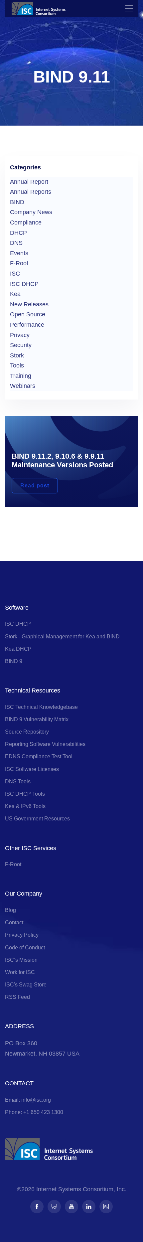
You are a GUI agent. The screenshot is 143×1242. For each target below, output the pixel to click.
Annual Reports (30, 191)
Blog (10, 910)
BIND (17, 202)
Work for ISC (20, 972)
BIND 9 (13, 661)
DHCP (18, 232)
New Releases (29, 304)
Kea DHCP (18, 649)
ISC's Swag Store (26, 984)
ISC (15, 273)
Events (19, 253)
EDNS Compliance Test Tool (38, 756)
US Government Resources (37, 818)
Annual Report (29, 181)
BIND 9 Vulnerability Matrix (37, 719)
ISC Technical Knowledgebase (41, 707)
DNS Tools (18, 781)
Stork (17, 355)
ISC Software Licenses (32, 769)
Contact (14, 922)
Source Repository (27, 732)
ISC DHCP (24, 284)
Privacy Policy (22, 935)
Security (21, 345)
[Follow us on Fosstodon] (54, 1206)
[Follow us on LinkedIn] (88, 1206)
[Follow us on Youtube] (71, 1206)
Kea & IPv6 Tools (25, 806)
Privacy (20, 335)
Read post (34, 485)
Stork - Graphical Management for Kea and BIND (62, 636)
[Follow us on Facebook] (37, 1206)
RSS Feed (17, 997)
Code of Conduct (25, 947)
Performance (27, 324)
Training (20, 375)
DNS (16, 243)
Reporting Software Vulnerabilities (45, 744)
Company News (31, 212)
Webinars (22, 385)
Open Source (27, 314)
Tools (17, 365)
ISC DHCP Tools (25, 794)
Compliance (26, 222)
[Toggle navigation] (129, 8)
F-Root (19, 263)
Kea (15, 294)
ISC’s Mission (21, 960)
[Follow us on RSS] (106, 1206)
